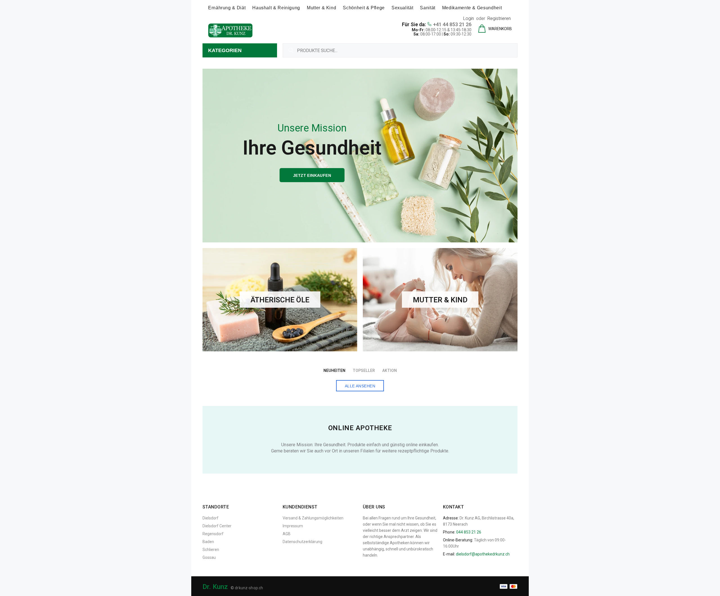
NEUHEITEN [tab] (334, 370)
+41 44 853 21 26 (452, 24)
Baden (208, 541)
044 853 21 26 (468, 532)
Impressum (293, 526)
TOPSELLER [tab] (364, 370)
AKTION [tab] (389, 370)
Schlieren (210, 549)
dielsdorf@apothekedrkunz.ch (483, 554)
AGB (287, 534)
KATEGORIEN (225, 50)
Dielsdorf (210, 518)
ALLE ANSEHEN (360, 386)
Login (468, 18)
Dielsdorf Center (216, 526)
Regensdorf (213, 534)
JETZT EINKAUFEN (312, 175)
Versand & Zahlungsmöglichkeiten (313, 518)
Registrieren (499, 18)
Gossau (209, 557)
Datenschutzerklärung (302, 541)
